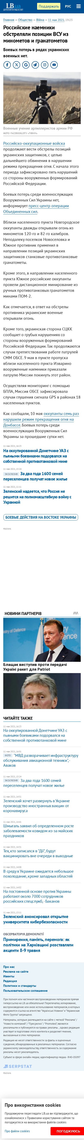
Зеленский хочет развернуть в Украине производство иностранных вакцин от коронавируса (36, 805)
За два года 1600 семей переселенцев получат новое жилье (35, 476)
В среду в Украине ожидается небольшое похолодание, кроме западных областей (38, 874)
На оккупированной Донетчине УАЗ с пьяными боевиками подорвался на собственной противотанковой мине (36, 456)
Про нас (9, 967)
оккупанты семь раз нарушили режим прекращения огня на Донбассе (41, 419)
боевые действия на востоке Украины (41, 517)
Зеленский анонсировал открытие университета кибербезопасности (35, 919)
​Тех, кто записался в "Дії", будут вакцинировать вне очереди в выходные (38, 853)
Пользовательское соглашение (25, 990)
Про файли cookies (17, 1131)
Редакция (10, 981)
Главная (8, 20)
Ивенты (8, 976)
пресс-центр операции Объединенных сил (36, 208)
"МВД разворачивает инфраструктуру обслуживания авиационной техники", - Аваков (40, 760)
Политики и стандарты (19, 986)
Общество (25, 20)
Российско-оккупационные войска (34, 143)
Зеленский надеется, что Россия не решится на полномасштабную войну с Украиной (37, 496)
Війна (40, 20)
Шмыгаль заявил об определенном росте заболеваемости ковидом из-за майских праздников (38, 830)
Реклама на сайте (15, 971)
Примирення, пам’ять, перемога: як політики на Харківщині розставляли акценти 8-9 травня (38, 945)
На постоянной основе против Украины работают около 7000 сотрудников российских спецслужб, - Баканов (37, 896)
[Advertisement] (42, 563)
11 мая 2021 (56, 20)
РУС (68, 6)
